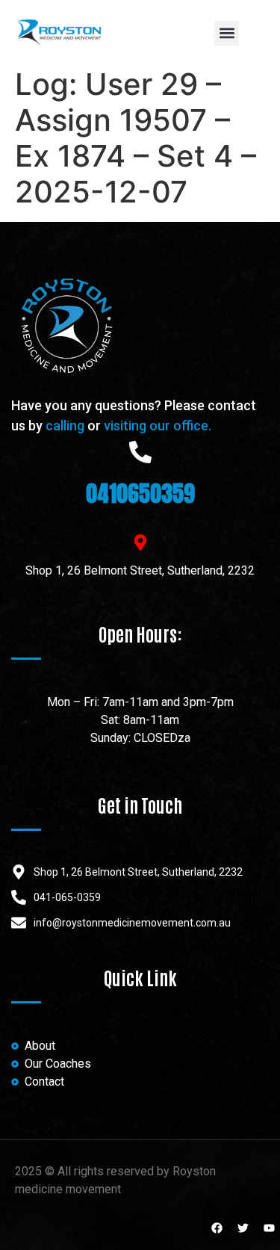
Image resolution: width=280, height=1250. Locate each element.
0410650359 (140, 493)
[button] (226, 33)
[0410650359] (140, 452)
